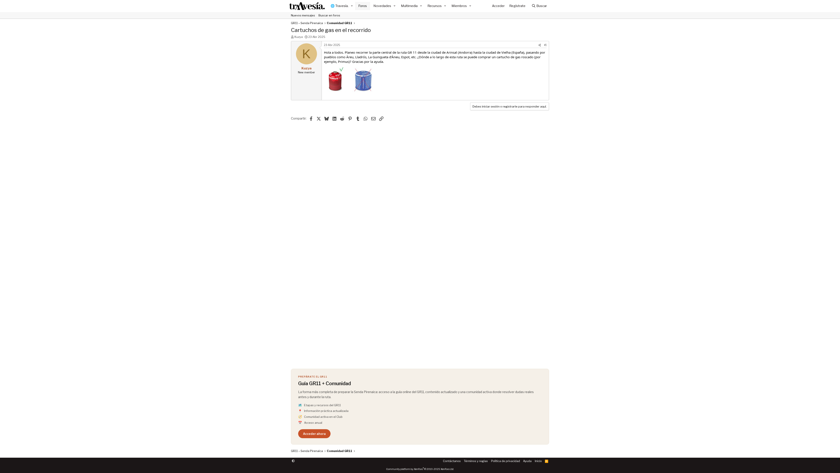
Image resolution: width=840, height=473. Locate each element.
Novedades (382, 6)
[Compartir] (539, 45)
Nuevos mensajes (303, 15)
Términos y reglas (476, 461)
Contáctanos (452, 461)
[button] (352, 6)
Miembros (459, 6)
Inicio (538, 461)
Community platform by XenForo (420, 469)
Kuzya (298, 37)
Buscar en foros (329, 15)
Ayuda (527, 461)
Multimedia (409, 6)
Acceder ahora (314, 434)
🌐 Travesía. (339, 6)
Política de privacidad (505, 461)
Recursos (434, 6)
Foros (362, 6)
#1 (545, 45)
